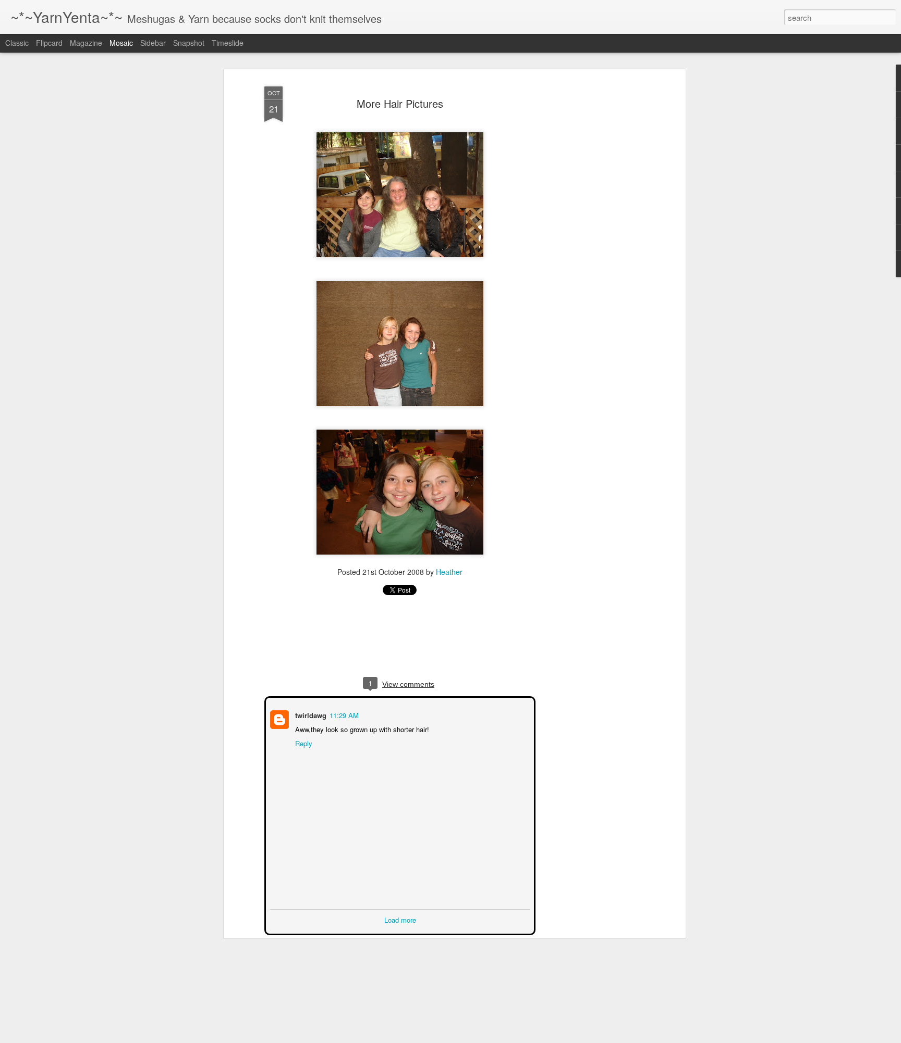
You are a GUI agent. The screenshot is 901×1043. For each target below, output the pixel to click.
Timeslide (227, 42)
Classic (17, 42)
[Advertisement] (593, 245)
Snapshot (188, 42)
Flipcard (49, 42)
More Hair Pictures (400, 103)
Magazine (86, 42)
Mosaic (121, 42)
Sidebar (153, 42)
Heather (449, 572)
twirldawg (309, 714)
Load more (400, 919)
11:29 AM (343, 714)
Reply (302, 742)
